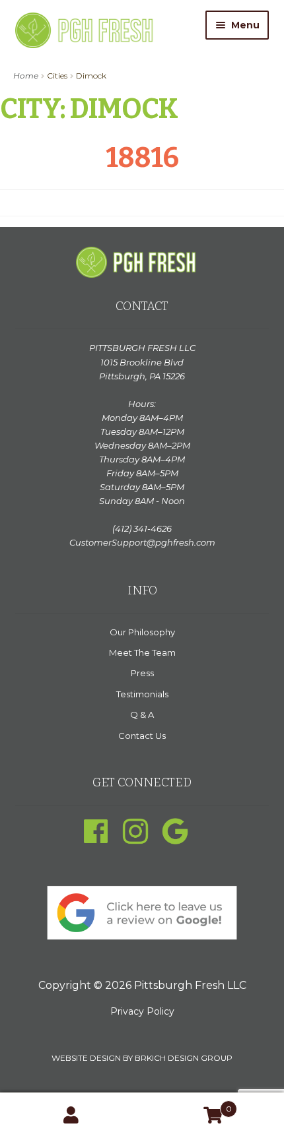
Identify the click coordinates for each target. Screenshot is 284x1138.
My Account (71, 1115)
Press (142, 673)
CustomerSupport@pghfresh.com (142, 542)
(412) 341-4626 (142, 528)
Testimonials (142, 694)
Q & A (142, 714)
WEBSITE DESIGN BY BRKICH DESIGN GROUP (142, 1058)
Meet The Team (142, 652)
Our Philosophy (142, 632)
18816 (142, 157)
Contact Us (142, 735)
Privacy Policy (142, 1011)
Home (25, 75)
